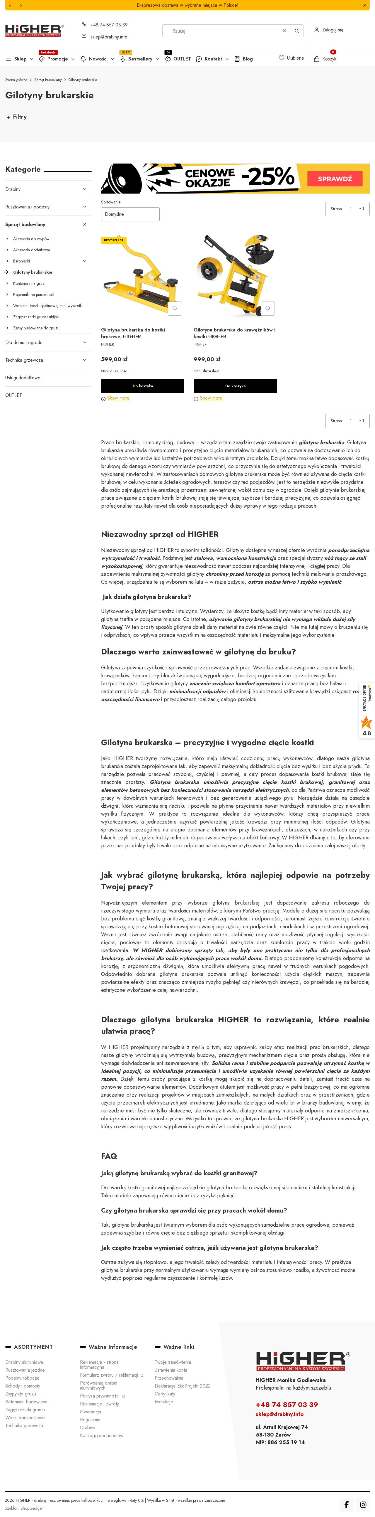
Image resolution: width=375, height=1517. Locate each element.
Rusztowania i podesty (27, 206)
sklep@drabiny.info (109, 36)
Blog (248, 58)
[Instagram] (363, 1505)
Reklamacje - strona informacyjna (99, 1364)
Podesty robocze (22, 1378)
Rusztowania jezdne (25, 1370)
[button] (364, 5)
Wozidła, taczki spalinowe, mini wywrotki (48, 306)
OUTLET (182, 58)
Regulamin (90, 1419)
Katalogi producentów (101, 1435)
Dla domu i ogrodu (23, 342)
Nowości (98, 58)
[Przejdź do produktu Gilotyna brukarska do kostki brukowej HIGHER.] (142, 276)
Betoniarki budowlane (26, 1401)
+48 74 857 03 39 (109, 24)
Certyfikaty (165, 1393)
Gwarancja (90, 1411)
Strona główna (16, 79)
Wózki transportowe (25, 1417)
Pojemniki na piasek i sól (33, 294)
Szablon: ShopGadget (24, 1508)
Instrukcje (164, 1401)
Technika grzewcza (24, 360)
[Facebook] (347, 1505)
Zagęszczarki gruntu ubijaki (36, 317)
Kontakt (213, 58)
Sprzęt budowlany (48, 79)
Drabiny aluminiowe (24, 1362)
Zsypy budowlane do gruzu (36, 328)
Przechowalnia (169, 1378)
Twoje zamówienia (173, 1362)
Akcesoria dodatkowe (31, 250)
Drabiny (13, 189)
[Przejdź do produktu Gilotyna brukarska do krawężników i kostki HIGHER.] (235, 276)
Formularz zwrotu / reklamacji (109, 1375)
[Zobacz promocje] (235, 179)
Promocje (57, 58)
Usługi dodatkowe (22, 377)
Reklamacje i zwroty (99, 1403)
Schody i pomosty (22, 1386)
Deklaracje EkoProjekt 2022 (183, 1386)
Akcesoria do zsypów (31, 239)
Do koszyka (143, 386)
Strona (336, 209)
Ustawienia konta (171, 1370)
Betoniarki (21, 261)
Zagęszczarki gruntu (25, 1409)
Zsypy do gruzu (20, 1393)
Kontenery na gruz (29, 283)
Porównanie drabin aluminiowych (98, 1385)
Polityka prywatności (100, 1396)
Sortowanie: (111, 202)
